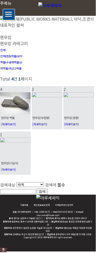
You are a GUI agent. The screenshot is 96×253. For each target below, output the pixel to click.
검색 (42, 191)
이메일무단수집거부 (64, 204)
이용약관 (24, 204)
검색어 (55, 185)
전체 (2, 50)
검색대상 (7, 185)
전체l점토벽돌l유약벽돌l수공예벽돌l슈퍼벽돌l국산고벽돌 (11, 62)
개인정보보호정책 (41, 204)
